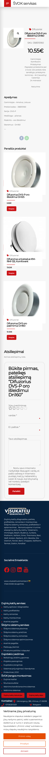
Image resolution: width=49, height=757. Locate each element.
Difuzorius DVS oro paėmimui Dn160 (17, 324)
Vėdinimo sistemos (12, 690)
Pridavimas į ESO (11, 672)
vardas (12, 415)
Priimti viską (24, 736)
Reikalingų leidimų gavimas (16, 658)
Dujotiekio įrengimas (13, 665)
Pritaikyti (24, 743)
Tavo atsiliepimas (17, 439)
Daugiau (11, 209)
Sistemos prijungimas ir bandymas (19, 669)
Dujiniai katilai (10, 679)
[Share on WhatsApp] (26, 138)
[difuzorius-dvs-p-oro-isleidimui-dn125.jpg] (24, 173)
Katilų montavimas (12, 618)
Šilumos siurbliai (11, 683)
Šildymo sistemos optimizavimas (18, 639)
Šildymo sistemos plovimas (16, 628)
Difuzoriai (37, 29)
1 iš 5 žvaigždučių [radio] (10, 408)
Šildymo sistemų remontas (15, 636)
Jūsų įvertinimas (17, 405)
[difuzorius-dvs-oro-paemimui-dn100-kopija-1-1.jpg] (24, 238)
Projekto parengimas (13, 661)
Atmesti (24, 751)
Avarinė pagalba (11, 621)
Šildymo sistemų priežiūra (15, 632)
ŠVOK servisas (24, 3)
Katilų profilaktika (11, 610)
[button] (19, 32)
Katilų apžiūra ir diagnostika (16, 607)
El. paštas (14, 427)
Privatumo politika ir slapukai (17, 650)
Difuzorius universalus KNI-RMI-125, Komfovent (21, 260)
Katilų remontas (11, 614)
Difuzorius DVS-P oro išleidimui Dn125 (18, 195)
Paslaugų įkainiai (11, 647)
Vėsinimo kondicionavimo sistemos (19, 686)
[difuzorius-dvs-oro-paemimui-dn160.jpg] (24, 302)
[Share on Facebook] (21, 138)
